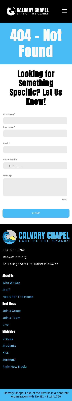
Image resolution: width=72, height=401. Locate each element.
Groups (8, 338)
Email (5, 143)
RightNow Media (15, 366)
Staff (6, 290)
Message (7, 175)
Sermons (9, 359)
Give (6, 324)
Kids (6, 352)
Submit (36, 213)
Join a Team (11, 317)
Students (9, 345)
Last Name (8, 127)
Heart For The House (18, 297)
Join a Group (12, 310)
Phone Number (10, 159)
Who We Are (11, 283)
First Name (8, 114)
